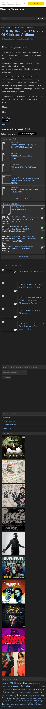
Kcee (8, 692)
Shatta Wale (11, 700)
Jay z (34, 689)
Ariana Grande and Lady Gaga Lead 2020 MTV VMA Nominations (24, 146)
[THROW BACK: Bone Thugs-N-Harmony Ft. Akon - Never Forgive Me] (13, 458)
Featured (14, 226)
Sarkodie (41, 698)
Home (2, 27)
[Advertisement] (23, 349)
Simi (17, 700)
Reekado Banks (14, 698)
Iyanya (29, 690)
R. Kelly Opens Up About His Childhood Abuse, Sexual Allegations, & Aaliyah (30, 300)
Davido (25, 686)
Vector (17, 704)
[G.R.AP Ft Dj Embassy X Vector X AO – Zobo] (13, 651)
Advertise (6, 417)
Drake (42, 687)
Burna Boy (22, 683)
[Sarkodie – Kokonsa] (13, 555)
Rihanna (33, 698)
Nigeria (18, 207)
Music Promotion (8, 421)
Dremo (4, 690)
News (6, 27)
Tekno (35, 701)
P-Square (31, 695)
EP (12, 246)
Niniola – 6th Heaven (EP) (21, 248)
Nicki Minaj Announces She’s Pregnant (21, 157)
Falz (8, 689)
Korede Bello (14, 692)
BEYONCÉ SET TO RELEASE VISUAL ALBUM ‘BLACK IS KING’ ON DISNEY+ (25, 180)
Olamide (22, 695)
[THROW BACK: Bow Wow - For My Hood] (13, 579)
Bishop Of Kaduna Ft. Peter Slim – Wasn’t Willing (24, 240)
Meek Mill (35, 692)
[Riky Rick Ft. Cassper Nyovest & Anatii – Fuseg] (13, 531)
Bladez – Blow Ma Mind (20, 209)
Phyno (5, 698)
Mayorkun (28, 692)
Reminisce (25, 698)
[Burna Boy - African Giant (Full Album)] (13, 482)
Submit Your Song (9, 425)
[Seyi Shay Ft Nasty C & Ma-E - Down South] (13, 675)
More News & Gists (23, 199)
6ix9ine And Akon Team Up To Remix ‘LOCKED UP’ (24, 191)
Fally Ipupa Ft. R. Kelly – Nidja (31, 271)
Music (13, 207)
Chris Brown (7, 687)
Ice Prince (22, 689)
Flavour (14, 690)
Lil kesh (21, 692)
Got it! (36, 3)
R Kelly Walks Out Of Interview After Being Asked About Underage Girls (31, 326)
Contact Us (6, 428)
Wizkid (32, 703)
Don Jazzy (35, 687)
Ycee (40, 704)
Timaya (40, 701)
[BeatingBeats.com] (12, 9)
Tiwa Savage (8, 704)
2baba (4, 683)
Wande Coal (23, 704)
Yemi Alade (6, 706)
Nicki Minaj (11, 695)
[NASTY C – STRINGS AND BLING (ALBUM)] (13, 507)
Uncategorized (31, 236)
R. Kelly (28, 129)
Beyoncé (11, 682)
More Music (23, 257)
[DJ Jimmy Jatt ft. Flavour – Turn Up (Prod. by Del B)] (13, 603)
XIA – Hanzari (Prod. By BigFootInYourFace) (20, 230)
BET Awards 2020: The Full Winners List (24, 168)
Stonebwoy (28, 701)
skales (21, 701)
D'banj (16, 687)
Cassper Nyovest (33, 683)
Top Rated (23, 207)
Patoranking (39, 695)
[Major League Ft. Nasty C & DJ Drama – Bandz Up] (13, 627)
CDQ (40, 683)
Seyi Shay (4, 701)
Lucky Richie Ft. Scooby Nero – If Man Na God (24, 220)
